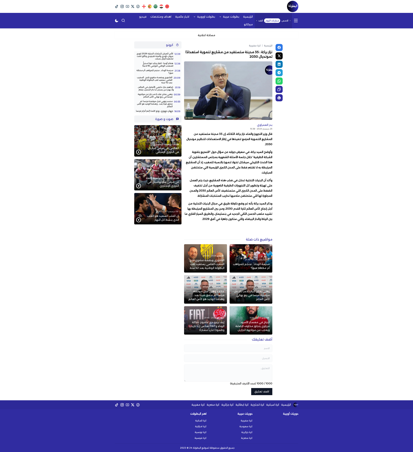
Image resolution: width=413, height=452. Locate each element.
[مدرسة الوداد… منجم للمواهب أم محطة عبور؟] (251, 258)
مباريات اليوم (272, 20)
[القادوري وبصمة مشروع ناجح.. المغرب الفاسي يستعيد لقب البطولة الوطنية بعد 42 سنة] (205, 258)
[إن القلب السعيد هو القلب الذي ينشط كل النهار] (157, 208)
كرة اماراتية (200, 426)
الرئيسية (267, 45)
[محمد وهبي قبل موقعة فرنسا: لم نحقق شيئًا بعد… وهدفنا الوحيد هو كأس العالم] (205, 289)
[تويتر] (133, 6)
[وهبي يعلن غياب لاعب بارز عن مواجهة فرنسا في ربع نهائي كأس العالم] (251, 289)
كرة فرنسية (200, 438)
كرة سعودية (245, 426)
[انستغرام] (122, 6)
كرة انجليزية (257, 404)
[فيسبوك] (138, 6)
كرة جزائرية (227, 404)
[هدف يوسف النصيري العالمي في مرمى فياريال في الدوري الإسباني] (157, 141)
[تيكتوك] (117, 6)
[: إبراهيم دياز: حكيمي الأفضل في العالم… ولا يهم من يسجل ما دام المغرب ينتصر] (158, 88)
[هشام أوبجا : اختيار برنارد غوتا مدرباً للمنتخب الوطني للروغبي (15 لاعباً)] (158, 64)
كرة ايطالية (242, 404)
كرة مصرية (213, 404)
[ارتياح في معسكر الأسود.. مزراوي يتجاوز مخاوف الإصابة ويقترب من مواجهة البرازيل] (251, 320)
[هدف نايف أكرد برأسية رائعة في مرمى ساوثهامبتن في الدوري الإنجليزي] (157, 175)
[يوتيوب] (127, 6)
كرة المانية (200, 420)
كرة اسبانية (272, 404)
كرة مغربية (255, 45)
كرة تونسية (200, 432)
